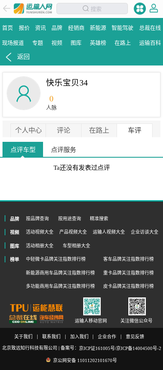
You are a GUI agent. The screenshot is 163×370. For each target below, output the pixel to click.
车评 (134, 130)
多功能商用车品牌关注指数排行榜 (60, 286)
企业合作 (107, 337)
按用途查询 (69, 218)
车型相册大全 (76, 245)
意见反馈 (135, 337)
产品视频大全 (73, 231)
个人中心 (28, 130)
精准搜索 (99, 218)
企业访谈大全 (144, 231)
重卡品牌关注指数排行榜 (128, 272)
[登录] (153, 8)
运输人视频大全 (109, 231)
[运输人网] (33, 8)
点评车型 (23, 149)
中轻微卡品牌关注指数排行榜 (56, 259)
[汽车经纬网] (51, 319)
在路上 (99, 130)
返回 (23, 56)
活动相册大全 (39, 245)
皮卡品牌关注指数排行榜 (128, 286)
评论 (63, 130)
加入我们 (79, 337)
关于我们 (23, 337)
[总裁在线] (23, 319)
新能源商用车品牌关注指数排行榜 (60, 272)
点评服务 (63, 149)
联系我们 (51, 337)
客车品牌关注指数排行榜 (128, 259)
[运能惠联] (36, 307)
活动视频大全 (39, 231)
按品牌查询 (37, 218)
